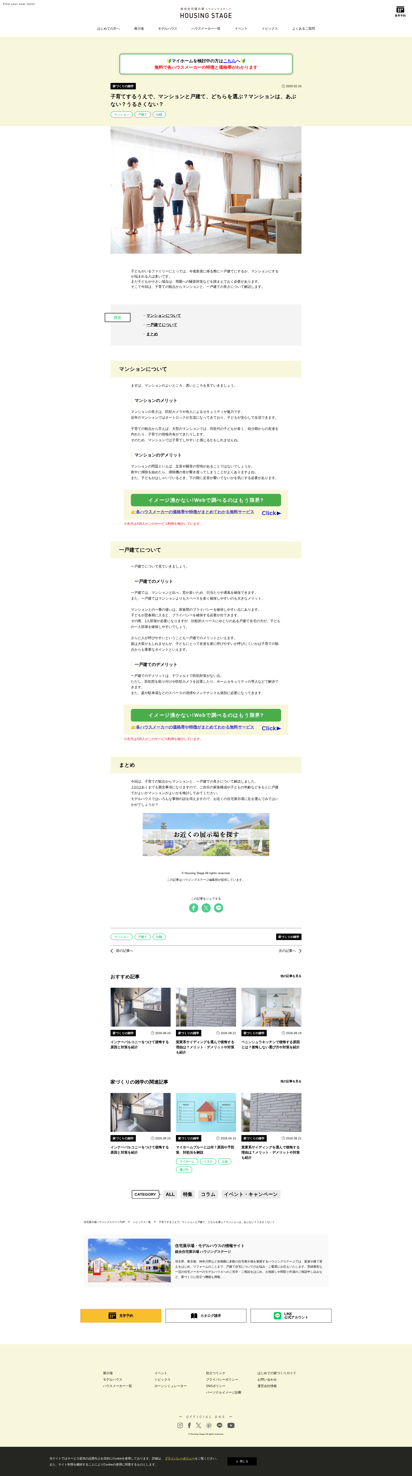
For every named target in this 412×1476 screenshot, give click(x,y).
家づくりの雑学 (123, 86)
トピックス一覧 (142, 1222)
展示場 (139, 28)
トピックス (270, 28)
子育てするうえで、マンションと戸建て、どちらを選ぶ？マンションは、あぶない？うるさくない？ (217, 1222)
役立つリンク (215, 1373)
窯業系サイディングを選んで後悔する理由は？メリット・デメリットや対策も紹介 (205, 1047)
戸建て (142, 114)
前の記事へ (124, 950)
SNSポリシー (216, 1386)
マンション (121, 114)
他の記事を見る (290, 976)
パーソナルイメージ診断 (223, 1392)
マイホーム (187, 1161)
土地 (225, 1161)
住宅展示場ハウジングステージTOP (104, 1222)
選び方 (184, 1169)
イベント (241, 28)
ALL (170, 1194)
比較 (159, 114)
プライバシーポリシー (222, 1379)
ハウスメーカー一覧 (205, 28)
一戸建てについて (161, 325)
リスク (208, 1161)
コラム (208, 1194)
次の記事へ (287, 950)
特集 (187, 1194)
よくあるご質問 (303, 28)
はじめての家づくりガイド (277, 1373)
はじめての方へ (108, 28)
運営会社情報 (267, 1386)
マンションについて (163, 315)
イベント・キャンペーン (251, 1194)
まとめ (152, 334)
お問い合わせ (267, 1379)
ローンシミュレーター (170, 1386)
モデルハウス (167, 28)
